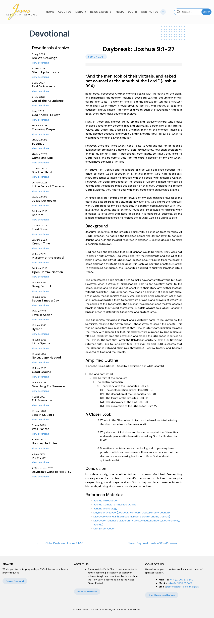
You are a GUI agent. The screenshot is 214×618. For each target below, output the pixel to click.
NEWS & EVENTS (101, 12)
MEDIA (120, 12)
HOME (50, 12)
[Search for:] (187, 12)
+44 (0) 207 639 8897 (182, 579)
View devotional (40, 63)
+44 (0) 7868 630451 (180, 583)
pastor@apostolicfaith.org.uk (182, 586)
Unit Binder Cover (104, 528)
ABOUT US (64, 12)
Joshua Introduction (105, 500)
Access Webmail (87, 591)
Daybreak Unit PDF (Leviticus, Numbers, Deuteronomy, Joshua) (131, 512)
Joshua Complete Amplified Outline (114, 504)
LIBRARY (80, 12)
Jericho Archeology (105, 508)
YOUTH (132, 12)
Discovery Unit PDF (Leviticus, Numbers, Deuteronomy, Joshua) (131, 516)
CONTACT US (149, 12)
